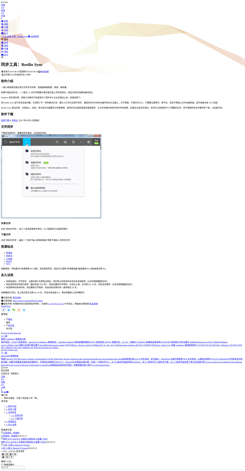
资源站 (9, 253)
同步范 (9, 256)
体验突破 (45, 72)
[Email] (7, 392)
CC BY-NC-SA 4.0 (56, 304)
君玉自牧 (17, 298)
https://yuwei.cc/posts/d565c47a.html (27, 301)
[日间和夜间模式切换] (11, 454)
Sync (9, 306)
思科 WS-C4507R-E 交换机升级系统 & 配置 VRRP (23, 442)
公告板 (9, 259)
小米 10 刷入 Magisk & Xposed (14, 448)
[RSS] (2, 392)
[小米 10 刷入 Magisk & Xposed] (15, 445)
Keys (8, 264)
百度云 (15, 120)
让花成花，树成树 (9, 436)
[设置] (3, 457)
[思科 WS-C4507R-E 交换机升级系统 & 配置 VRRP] (24, 439)
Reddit (8, 261)
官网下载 (5, 120)
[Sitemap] (5, 392)
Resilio (4, 306)
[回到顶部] (11, 457)
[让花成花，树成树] (10, 433)
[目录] (7, 457)
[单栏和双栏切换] (15, 454)
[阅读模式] (3, 454)
